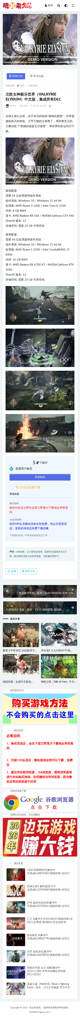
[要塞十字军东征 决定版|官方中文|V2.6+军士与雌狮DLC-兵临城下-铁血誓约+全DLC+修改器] (21, 637)
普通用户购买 (23, 468)
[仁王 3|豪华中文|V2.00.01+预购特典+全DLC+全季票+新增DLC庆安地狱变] (16, 924)
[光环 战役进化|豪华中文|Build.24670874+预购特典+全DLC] (16, 958)
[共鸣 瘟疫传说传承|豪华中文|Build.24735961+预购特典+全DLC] (16, 909)
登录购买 (40, 477)
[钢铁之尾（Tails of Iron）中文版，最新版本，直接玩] (59, 667)
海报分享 (29, 571)
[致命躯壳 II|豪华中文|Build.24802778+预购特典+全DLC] (16, 941)
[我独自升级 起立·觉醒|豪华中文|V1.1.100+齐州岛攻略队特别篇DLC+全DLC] (16, 973)
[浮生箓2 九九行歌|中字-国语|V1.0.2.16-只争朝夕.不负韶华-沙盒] (59, 634)
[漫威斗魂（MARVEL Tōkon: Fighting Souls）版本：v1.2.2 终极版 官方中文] (16, 990)
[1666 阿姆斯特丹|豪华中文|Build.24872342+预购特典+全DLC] (16, 876)
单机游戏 (33, 86)
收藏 (13, 571)
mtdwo (13, 106)
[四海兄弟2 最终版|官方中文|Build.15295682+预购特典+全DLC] (16, 893)
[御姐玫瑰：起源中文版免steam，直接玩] (21, 664)
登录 (50, 5)
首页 (22, 86)
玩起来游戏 (35, 1007)
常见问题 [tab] (38, 76)
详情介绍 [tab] (17, 76)
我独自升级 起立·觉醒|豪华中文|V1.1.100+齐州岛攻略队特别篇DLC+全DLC (46, 971)
